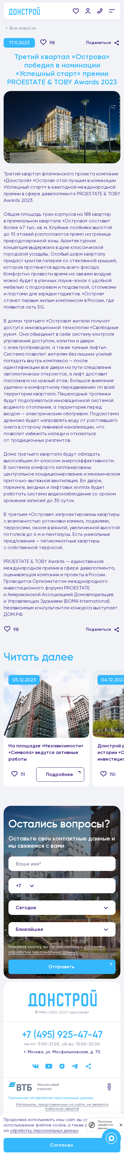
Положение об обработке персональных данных (50, 1098)
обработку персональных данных (44, 1130)
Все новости (23, 28)
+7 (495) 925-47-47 (62, 1034)
